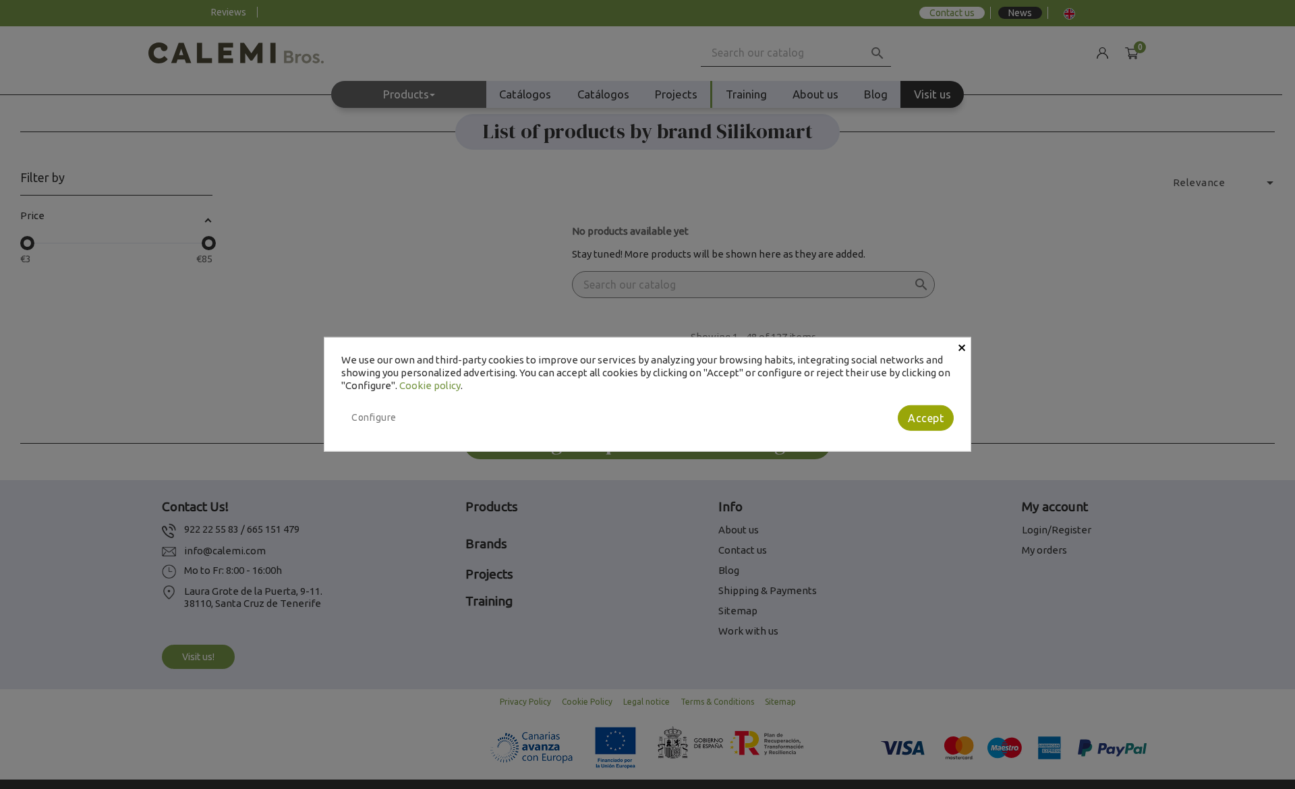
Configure (374, 417)
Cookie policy (430, 384)
